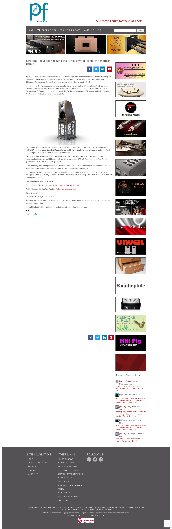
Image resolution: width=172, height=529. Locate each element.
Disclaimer (63, 481)
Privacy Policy (64, 478)
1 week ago (133, 402)
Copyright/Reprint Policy (70, 474)
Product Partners (67, 466)
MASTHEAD (89, 30)
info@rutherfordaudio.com (65, 189)
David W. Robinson (127, 381)
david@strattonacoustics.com (67, 185)
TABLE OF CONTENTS (47, 30)
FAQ (99, 30)
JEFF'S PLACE (63, 500)
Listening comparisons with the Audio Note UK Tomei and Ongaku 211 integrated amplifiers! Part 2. (130, 400)
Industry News (65, 459)
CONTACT (75, 30)
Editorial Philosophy (68, 470)
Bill (120, 395)
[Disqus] (70, 244)
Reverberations (65, 463)
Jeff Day (122, 406)
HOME (30, 30)
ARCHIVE (64, 30)
